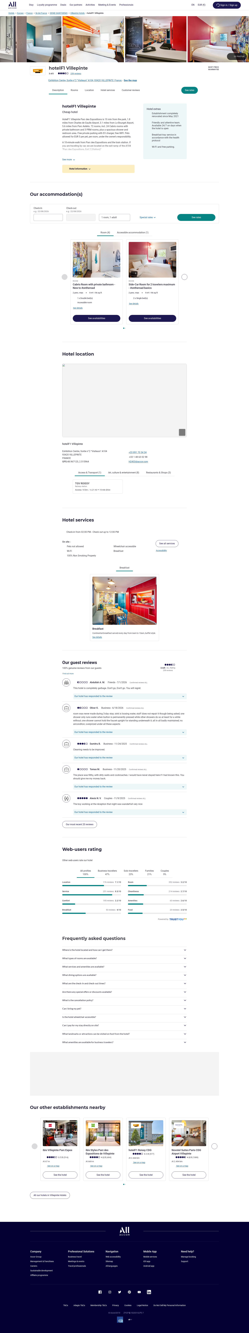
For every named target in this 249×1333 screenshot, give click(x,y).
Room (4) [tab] (105, 232)
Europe (20, 13)
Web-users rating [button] (82, 849)
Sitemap (109, 1261)
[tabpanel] (124, 284)
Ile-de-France (41, 13)
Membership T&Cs (98, 1305)
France (29, 13)
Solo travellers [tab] (131, 872)
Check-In (41, 210)
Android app (148, 1266)
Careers (33, 1266)
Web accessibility (113, 1257)
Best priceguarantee (213, 68)
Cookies (127, 1305)
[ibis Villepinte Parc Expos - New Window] (60, 1133)
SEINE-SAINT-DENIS (58, 13)
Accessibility (161, 550)
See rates (189, 90)
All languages (112, 1266)
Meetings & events (76, 1261)
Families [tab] (149, 872)
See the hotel (60, 1175)
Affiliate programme (39, 1275)
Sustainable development (41, 1270)
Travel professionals (77, 1266)
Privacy (115, 1305)
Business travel (75, 1257)
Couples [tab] (165, 872)
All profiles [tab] (85, 872)
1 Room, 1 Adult (109, 217)
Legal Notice (142, 1305)
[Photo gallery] (124, 39)
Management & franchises (42, 1261)
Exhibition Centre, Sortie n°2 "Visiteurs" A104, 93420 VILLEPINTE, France (85, 80)
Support (184, 1261)
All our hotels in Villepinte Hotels (50, 1195)
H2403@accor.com (138, 461)
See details (97, 637)
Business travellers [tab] (107, 872)
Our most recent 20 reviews (79, 824)
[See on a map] (124, 400)
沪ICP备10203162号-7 (133, 1313)
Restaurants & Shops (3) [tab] (158, 472)
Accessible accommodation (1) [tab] (133, 232)
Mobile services (150, 1257)
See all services (167, 543)
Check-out (73, 210)
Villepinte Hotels (77, 13)
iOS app (146, 1261)
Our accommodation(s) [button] (56, 194)
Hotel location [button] (78, 354)
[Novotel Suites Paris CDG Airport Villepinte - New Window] (189, 1133)
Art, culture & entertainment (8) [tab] (123, 472)
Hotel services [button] (78, 520)
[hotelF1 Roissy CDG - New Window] (146, 1133)
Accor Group (36, 1257)
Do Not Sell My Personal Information (169, 1305)
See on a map (53, 1166)
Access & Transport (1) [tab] (89, 472)
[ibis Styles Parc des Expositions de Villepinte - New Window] (103, 1133)
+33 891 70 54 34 (138, 452)
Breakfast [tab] (124, 567)
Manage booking (188, 1257)
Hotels (11, 13)
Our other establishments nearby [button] (67, 1107)
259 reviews (75, 73)
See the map (130, 80)
